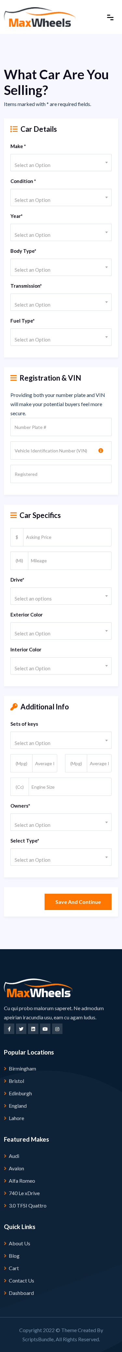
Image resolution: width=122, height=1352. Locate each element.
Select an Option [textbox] (32, 165)
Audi (14, 1156)
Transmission (26, 286)
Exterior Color (26, 614)
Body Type (23, 251)
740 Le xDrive (24, 1193)
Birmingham (22, 1068)
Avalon (16, 1168)
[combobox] (61, 162)
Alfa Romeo (22, 1180)
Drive (17, 580)
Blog (14, 1256)
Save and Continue (78, 902)
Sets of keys (24, 724)
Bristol (16, 1081)
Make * (18, 146)
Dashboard (21, 1293)
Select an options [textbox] (33, 598)
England (18, 1105)
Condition (23, 181)
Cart (14, 1268)
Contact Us (21, 1280)
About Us (19, 1243)
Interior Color (25, 649)
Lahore (16, 1118)
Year (16, 216)
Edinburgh (20, 1093)
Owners (20, 806)
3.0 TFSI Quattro (28, 1205)
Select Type (24, 840)
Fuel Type (22, 321)
